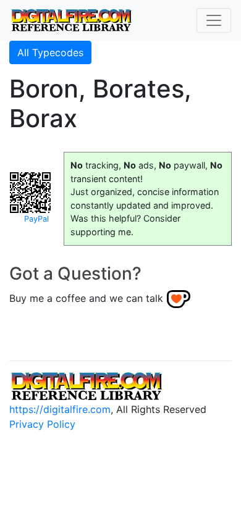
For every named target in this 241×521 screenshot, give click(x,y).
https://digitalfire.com (60, 409)
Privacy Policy (42, 424)
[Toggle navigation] (214, 20)
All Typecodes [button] (50, 52)
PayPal (36, 218)
